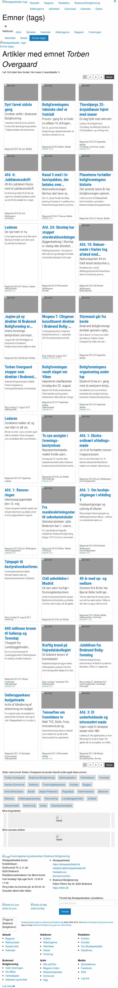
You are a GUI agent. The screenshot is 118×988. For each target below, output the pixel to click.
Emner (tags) (39, 38)
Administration (86, 791)
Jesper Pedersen (48, 791)
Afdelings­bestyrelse (29, 798)
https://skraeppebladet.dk (66, 864)
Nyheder (34, 3)
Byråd (31, 791)
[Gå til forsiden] (13, 42)
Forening (48, 954)
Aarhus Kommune (14, 784)
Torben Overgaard (14, 777)
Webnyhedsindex (52, 972)
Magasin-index (51, 968)
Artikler (47, 938)
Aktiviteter (54, 9)
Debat (99, 9)
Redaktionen (60, 872)
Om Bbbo (10, 971)
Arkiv (18, 32)
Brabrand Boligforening (87, 3)
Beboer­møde (12, 805)
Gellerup (33, 784)
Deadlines (86, 950)
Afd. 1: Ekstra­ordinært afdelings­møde (95, 440)
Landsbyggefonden (72, 798)
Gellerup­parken (67, 777)
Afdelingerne (37, 9)
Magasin (49, 3)
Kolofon (85, 938)
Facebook (86, 968)
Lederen (11, 227)
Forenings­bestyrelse (54, 784)
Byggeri (87, 784)
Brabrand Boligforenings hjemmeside (97, 922)
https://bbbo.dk (61, 887)
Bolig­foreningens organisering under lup (94, 372)
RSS (83, 972)
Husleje (74, 784)
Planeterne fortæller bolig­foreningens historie (95, 179)
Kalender (86, 9)
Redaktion (64, 3)
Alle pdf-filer (49, 964)
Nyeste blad (11, 946)
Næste (109, 76)
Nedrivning (29, 805)
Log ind (85, 978)
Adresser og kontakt (16, 979)
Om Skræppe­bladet (91, 946)
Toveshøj (104, 777)
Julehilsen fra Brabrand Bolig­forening (92, 650)
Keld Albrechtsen (14, 791)
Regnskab (67, 791)
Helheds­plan (87, 777)
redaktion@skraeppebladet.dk (69, 868)
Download (70, 9)
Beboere (9, 798)
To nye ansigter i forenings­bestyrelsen (55, 440)
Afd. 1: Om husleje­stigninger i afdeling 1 (95, 495)
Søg (45, 980)
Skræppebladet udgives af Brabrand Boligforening (42, 922)
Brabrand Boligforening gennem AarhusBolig (52, 925)
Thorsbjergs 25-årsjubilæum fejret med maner (94, 109)
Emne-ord (48, 976)
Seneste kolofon (61, 876)
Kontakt (85, 942)
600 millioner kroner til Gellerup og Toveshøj (20, 633)
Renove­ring (51, 798)
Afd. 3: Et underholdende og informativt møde (94, 717)
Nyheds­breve (88, 964)
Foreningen (95, 32)
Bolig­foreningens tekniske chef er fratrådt (55, 109)
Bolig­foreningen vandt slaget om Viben (54, 372)
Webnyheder (12, 942)
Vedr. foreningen (14, 968)
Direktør (92, 798)
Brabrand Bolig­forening (41, 777)
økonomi (103, 791)
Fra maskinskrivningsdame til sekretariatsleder (60, 512)
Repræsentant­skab (61, 805)
